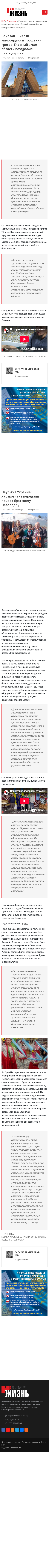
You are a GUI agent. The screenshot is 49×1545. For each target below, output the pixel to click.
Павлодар (31, 357)
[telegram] (17, 1430)
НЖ (3, 21)
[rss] (26, 1430)
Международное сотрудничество (19, 1237)
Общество (11, 21)
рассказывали (17, 660)
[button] (3, 12)
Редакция (5, 1448)
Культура (9, 357)
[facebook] (3, 1430)
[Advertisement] (24, 130)
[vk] (21, 1430)
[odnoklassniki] (12, 1430)
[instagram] (8, 1430)
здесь (25, 923)
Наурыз (42, 1237)
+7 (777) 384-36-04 (13, 1423)
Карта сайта (16, 1448)
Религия (42, 357)
